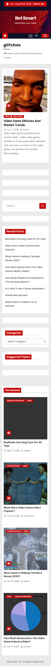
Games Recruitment (16, 295)
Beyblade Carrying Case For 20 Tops (25, 239)
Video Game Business (23, 596)
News (7, 116)
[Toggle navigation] (30, 36)
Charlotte (28, 516)
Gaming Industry (14, 531)
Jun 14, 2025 (13, 516)
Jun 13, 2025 (13, 581)
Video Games (18, 116)
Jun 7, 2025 (13, 129)
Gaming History (13, 466)
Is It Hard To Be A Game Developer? (25, 288)
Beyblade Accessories (15, 401)
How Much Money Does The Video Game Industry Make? (24, 640)
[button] (37, 36)
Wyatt (26, 581)
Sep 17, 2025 (13, 450)
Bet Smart (25, 18)
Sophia (27, 450)
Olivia (25, 129)
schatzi (27, 646)
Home (6, 49)
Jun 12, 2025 (13, 646)
